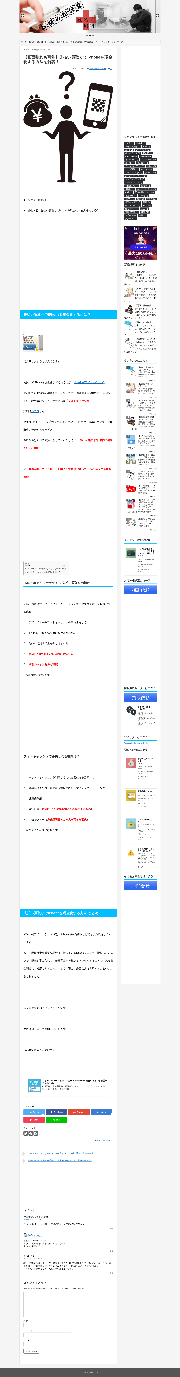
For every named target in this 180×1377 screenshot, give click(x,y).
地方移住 (130, 195)
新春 (146, 202)
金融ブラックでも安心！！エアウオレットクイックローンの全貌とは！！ (146, 522)
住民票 (145, 186)
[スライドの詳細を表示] (90, 16)
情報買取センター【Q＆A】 (145, 708)
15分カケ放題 (132, 146)
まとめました (62, 42)
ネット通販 (131, 169)
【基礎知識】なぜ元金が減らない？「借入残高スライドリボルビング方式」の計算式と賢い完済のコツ (140, 345)
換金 (140, 199)
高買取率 (130, 218)
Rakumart (131, 156)
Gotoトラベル (132, 153)
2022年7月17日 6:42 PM (32, 1258)
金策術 (32, 42)
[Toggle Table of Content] (63, 565)
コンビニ (142, 163)
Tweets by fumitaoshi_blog (136, 743)
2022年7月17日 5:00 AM (32, 1236)
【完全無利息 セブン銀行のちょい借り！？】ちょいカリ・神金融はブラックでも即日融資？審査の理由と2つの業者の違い (141, 506)
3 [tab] (93, 35)
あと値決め (131, 159)
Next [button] (157, 16)
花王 (144, 209)
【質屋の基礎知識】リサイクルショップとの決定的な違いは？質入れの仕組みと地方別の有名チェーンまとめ (140, 311)
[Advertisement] (45, 282)
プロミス (150, 172)
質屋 (145, 212)
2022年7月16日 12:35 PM (33, 1219)
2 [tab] (90, 35)
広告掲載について (145, 791)
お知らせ (105, 42)
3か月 (129, 143)
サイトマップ (117, 42)
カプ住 (129, 163)
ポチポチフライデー (135, 176)
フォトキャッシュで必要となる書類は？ (43, 572)
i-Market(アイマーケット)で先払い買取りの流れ (46, 569)
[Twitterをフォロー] (25, 1133)
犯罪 (147, 205)
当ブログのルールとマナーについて (146, 850)
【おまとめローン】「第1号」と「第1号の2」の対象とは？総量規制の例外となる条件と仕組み (140, 278)
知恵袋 (52, 42)
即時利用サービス (144, 192)
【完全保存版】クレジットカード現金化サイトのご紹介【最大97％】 (146, 552)
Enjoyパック (142, 150)
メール (27, 1331)
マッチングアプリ (134, 179)
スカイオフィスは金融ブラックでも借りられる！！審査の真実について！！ (146, 475)
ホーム (23, 42)
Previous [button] (23, 16)
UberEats (145, 156)
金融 (142, 215)
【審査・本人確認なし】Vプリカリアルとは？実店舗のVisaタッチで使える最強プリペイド (140, 328)
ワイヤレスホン (133, 182)
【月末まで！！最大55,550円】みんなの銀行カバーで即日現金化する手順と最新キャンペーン (146, 459)
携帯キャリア (132, 202)
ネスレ (151, 166)
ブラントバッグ (133, 172)
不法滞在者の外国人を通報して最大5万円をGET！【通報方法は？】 (60, 1160)
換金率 (151, 199)
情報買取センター (91, 42)
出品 (128, 192)
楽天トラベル (132, 205)
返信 (111, 1228)
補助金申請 (131, 212)
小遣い (129, 199)
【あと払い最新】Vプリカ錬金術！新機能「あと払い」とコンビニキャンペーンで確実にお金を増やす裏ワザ (141, 442)
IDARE (147, 153)
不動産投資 (131, 186)
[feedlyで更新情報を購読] (30, 1133)
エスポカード (148, 159)
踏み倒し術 (41, 42)
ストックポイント (134, 166)
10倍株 (140, 143)
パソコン (146, 169)
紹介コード (131, 209)
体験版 (129, 189)
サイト (26, 1340)
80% (146, 146)
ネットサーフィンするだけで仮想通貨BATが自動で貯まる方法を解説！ (61, 1153)
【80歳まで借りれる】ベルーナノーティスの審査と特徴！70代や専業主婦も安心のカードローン (140, 295)
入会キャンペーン (146, 189)
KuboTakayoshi (104, 1140)
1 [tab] (87, 35)
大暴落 (143, 195)
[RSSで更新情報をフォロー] (35, 1133)
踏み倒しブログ (93, 1372)
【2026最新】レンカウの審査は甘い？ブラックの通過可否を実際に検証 (146, 489)
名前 (26, 1321)
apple (129, 150)
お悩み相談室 (76, 42)
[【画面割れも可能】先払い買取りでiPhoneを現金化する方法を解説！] (101, 1112)
